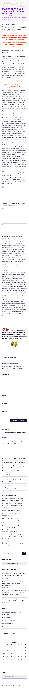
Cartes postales (6, 617)
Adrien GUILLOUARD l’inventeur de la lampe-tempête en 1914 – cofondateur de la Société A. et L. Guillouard (14, 460)
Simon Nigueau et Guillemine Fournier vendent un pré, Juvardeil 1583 (14, 505)
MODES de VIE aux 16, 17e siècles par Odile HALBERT (13, 11)
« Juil (7, 665)
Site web (4, 411)
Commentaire (6, 374)
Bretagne (7, 355)
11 (7, 653)
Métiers (4, 626)
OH (14, 24)
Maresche (13, 357)
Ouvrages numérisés (8, 630)
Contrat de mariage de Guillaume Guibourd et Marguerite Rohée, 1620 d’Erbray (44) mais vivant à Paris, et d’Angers (14, 592)
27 (14, 659)
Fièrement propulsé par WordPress (11, 685)
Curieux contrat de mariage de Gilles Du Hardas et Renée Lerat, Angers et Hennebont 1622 (13, 480)
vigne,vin (14, 355)
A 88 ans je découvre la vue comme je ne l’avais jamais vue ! (14, 520)
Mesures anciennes (7, 623)
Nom (4, 395)
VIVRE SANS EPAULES (8, 633)
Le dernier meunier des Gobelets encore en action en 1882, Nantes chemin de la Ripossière (14, 537)
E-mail (4, 403)
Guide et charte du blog (13, 492)
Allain (6, 357)
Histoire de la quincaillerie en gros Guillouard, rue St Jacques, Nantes (13, 473)
